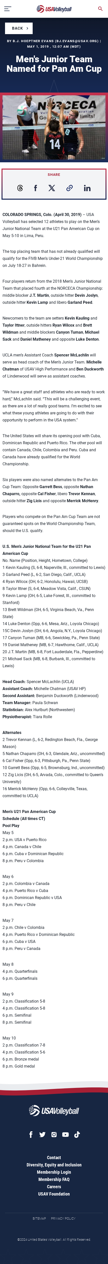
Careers (54, 1186)
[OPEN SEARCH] (100, 9)
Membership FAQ (54, 1179)
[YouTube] (65, 1134)
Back (17, 28)
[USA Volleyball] (54, 9)
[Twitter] (42, 1134)
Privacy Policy (63, 1218)
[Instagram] (54, 1134)
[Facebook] (30, 1134)
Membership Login (54, 1172)
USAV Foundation (54, 1194)
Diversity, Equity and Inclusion (54, 1164)
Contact (54, 1157)
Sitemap (39, 1218)
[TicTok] (77, 1134)
